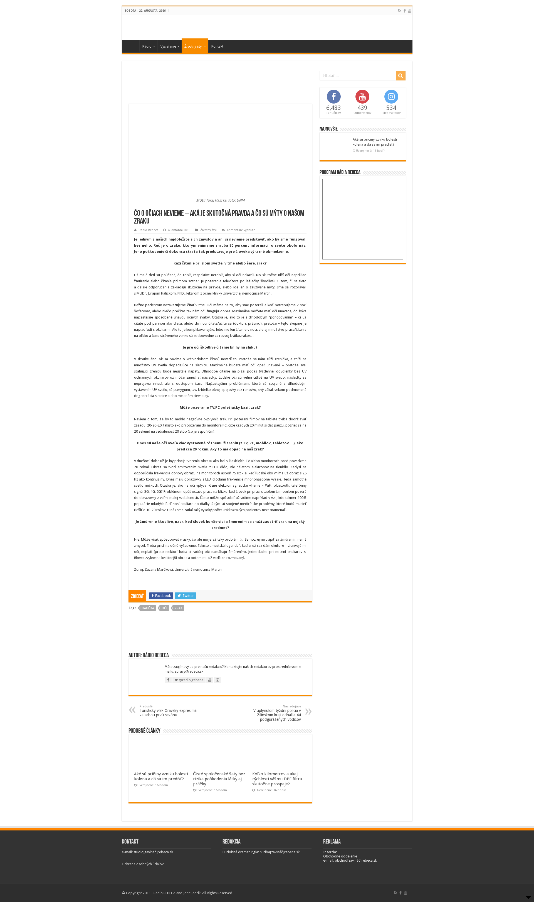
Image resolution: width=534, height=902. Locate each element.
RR (132, 46)
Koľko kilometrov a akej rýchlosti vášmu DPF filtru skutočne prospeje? (277, 778)
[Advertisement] (220, 86)
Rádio (147, 46)
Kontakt (217, 46)
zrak (178, 608)
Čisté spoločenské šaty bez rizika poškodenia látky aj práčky (219, 778)
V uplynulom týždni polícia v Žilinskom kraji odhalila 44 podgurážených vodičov (277, 713)
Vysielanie (168, 46)
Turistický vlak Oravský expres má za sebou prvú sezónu (168, 711)
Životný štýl (193, 46)
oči (164, 608)
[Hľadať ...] (401, 75)
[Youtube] (409, 11)
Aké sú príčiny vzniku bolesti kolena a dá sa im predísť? (161, 776)
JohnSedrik (192, 893)
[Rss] (400, 11)
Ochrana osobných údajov (143, 864)
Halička (148, 608)
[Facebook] (404, 11)
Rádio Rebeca (148, 230)
